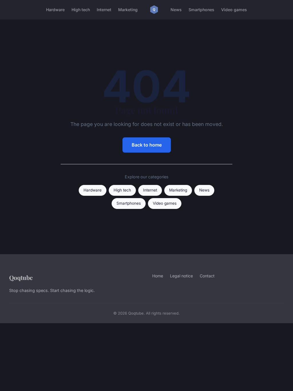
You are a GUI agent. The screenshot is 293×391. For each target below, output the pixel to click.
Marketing (128, 9)
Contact (207, 275)
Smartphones (201, 9)
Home (157, 275)
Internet (104, 9)
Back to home (147, 145)
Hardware (55, 9)
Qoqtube (21, 277)
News (176, 9)
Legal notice (181, 275)
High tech (81, 9)
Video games (234, 9)
